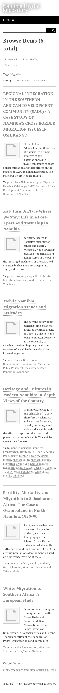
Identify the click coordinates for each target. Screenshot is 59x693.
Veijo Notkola (11, 571)
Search (53, 30)
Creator (26, 80)
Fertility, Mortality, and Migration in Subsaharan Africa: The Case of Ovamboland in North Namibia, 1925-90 (27, 504)
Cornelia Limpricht (32, 448)
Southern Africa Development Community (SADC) (29, 188)
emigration (30, 647)
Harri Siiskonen (12, 567)
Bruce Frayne (31, 360)
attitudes (16, 360)
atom (6, 670)
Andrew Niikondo (21, 182)
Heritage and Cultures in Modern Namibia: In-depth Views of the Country (29, 394)
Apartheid (35, 276)
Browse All (11, 59)
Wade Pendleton (23, 471)
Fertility (34, 563)
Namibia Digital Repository (21, 7)
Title (17, 80)
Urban (34, 368)
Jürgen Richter (19, 456)
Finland (44, 563)
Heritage (25, 452)
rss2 (53, 670)
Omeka (51, 684)
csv (12, 670)
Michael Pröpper (40, 460)
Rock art (39, 467)
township (21, 280)
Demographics (11, 364)
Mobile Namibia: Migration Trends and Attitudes (24, 306)
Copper (15, 448)
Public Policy (10, 368)
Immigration (29, 364)
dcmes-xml (22, 670)
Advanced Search (48, 30)
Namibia (8, 186)
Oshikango (20, 186)
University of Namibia (16, 194)
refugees (25, 368)
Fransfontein (11, 452)
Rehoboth (9, 467)
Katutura (47, 276)
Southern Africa (12, 651)
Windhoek (9, 284)
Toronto (50, 467)
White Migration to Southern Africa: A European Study (22, 594)
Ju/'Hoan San (39, 452)
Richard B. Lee (24, 467)
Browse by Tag (30, 59)
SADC (31, 186)
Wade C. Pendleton (40, 280)
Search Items (12, 65)
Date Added (39, 80)
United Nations (32, 651)
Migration (49, 182)
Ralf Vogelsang (39, 463)
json (32, 670)
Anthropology (19, 276)
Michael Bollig (21, 460)
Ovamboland (43, 567)
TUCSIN (8, 471)
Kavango (34, 456)
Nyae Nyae (22, 463)
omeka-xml (42, 670)
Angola (37, 182)
